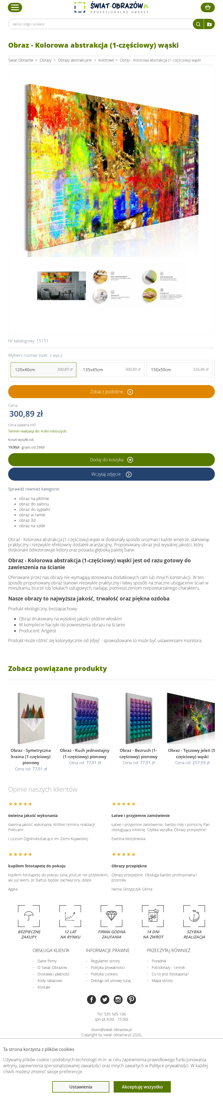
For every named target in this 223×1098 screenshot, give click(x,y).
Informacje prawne (108, 950)
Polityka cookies (104, 974)
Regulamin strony (105, 960)
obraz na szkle (32, 525)
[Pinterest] (131, 1000)
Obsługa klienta (51, 950)
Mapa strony (162, 980)
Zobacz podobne (106, 392)
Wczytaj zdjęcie (106, 474)
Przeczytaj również (168, 950)
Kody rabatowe (50, 980)
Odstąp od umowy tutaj (111, 980)
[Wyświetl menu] (15, 7)
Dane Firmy (47, 960)
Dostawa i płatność (54, 974)
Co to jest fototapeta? (170, 974)
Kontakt (44, 987)
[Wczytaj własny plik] (209, 24)
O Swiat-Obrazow (52, 967)
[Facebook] (91, 1000)
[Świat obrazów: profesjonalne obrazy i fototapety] (111, 7)
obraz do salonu (34, 504)
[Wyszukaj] (198, 24)
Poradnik (159, 960)
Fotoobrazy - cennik (168, 967)
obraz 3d (27, 520)
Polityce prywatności (168, 1066)
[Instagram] (118, 1000)
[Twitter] (105, 1000)
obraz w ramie (32, 514)
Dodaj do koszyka (107, 460)
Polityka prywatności (108, 967)
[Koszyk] (208, 7)
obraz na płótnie (34, 498)
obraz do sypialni (34, 509)
